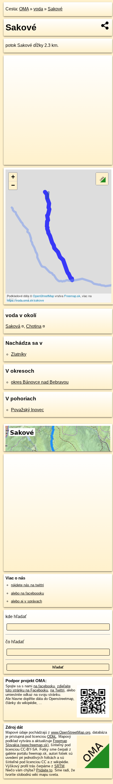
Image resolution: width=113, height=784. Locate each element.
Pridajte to (44, 770)
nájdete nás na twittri (27, 585)
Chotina (33, 326)
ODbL (51, 736)
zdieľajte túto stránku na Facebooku (37, 688)
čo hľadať (14, 641)
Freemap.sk (72, 296)
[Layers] (102, 179)
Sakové (55, 9)
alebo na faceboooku (27, 593)
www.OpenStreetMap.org (70, 732)
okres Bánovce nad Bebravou (40, 382)
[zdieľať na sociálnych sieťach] (105, 25)
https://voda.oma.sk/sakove (25, 300)
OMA (24, 9)
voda (38, 9)
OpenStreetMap (43, 296)
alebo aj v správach (26, 601)
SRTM (59, 766)
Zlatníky (18, 354)
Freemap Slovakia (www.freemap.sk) (36, 743)
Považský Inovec (27, 409)
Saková (12, 326)
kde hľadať (16, 616)
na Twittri (57, 690)
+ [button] (13, 176)
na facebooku (44, 686)
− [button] (13, 185)
